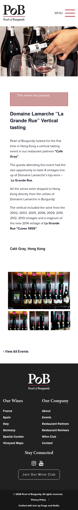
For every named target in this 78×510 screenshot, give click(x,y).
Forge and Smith (50, 505)
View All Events (16, 351)
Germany (9, 430)
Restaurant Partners (55, 424)
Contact (47, 443)
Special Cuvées (13, 436)
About (46, 411)
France (7, 411)
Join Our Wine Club (39, 475)
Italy (6, 424)
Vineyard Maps (13, 443)
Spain (7, 417)
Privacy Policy (38, 499)
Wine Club (49, 436)
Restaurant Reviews (55, 430)
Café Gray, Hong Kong (27, 248)
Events (46, 417)
